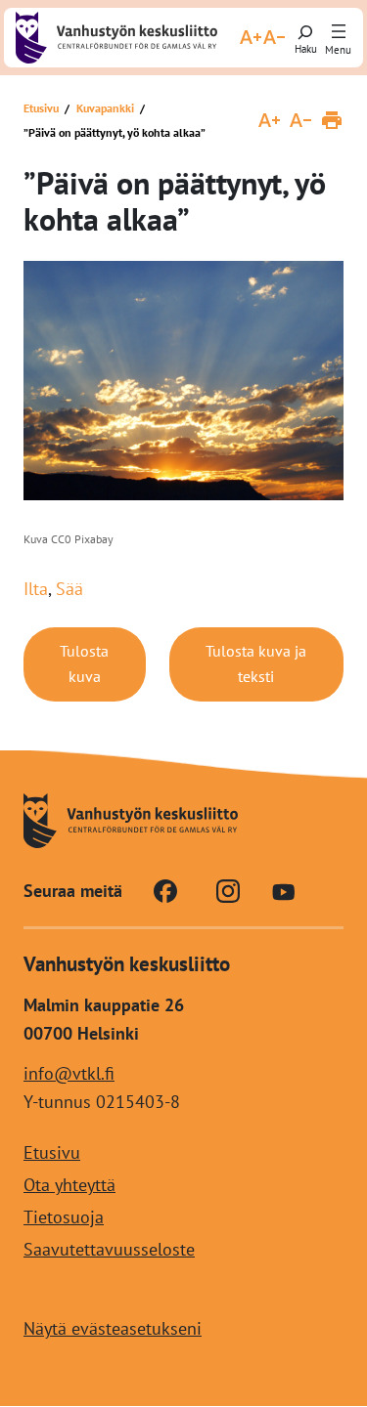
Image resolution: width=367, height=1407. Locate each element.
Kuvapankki (105, 108)
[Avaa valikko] (338, 32)
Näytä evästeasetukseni (112, 1329)
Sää (69, 588)
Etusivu (41, 108)
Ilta (35, 588)
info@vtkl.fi (69, 1073)
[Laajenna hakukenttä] (305, 38)
